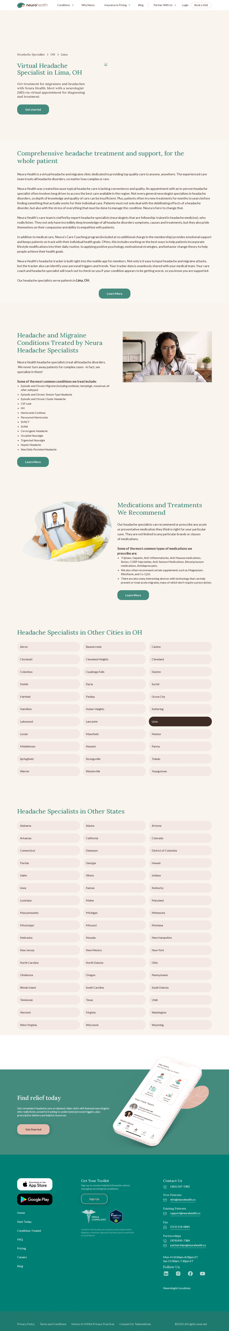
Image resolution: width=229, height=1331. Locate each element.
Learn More (114, 293)
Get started (33, 109)
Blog (140, 5)
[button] (64, 5)
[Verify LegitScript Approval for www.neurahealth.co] (116, 1216)
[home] (32, 5)
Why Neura (88, 5)
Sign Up (94, 1199)
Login (185, 5)
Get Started (33, 1129)
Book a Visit (201, 5)
